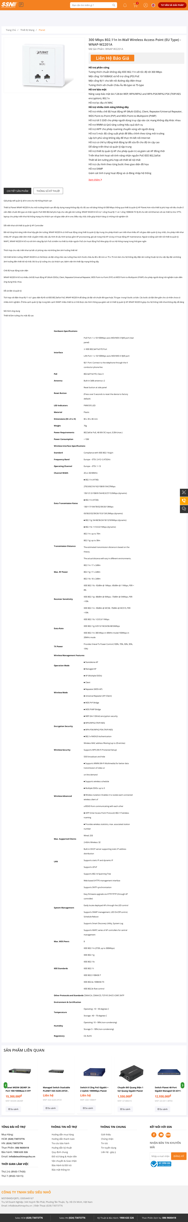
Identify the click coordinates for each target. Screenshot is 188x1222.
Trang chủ (11, 29)
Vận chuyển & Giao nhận (64, 1160)
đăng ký (179, 1156)
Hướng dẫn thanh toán (63, 1138)
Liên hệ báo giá (112, 58)
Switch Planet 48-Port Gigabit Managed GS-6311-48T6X (167, 1091)
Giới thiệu (106, 1134)
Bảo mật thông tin (61, 1169)
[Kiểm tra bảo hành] (184, 494)
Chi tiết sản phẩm (17, 191)
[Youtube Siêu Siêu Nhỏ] (161, 1134)
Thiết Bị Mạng (27, 29)
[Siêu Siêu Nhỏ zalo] (168, 1135)
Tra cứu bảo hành (60, 1143)
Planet (42, 29)
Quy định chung (60, 1152)
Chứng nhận (107, 1138)
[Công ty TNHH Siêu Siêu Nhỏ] (9, 7)
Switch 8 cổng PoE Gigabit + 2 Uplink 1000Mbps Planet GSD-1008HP (94, 1091)
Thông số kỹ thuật (48, 191)
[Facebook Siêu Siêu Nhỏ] (153, 1134)
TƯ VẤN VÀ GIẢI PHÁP (172, 5)
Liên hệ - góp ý (108, 1152)
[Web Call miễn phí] (184, 502)
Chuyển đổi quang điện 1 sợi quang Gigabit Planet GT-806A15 (130, 1091)
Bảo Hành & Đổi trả (61, 1165)
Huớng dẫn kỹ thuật (62, 1147)
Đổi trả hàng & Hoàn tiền (64, 1156)
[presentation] (5, 1085)
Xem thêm (94, 179)
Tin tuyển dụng (108, 1147)
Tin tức (104, 1143)
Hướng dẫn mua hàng (63, 1134)
